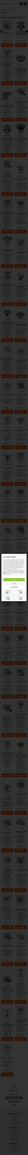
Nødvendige (8, 590)
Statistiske (20, 596)
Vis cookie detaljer (14, 586)
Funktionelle (8, 596)
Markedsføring (20, 590)
